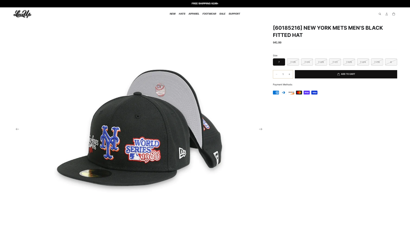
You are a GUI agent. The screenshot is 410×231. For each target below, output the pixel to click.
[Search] (379, 13)
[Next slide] (261, 129)
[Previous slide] (16, 129)
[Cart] (393, 13)
